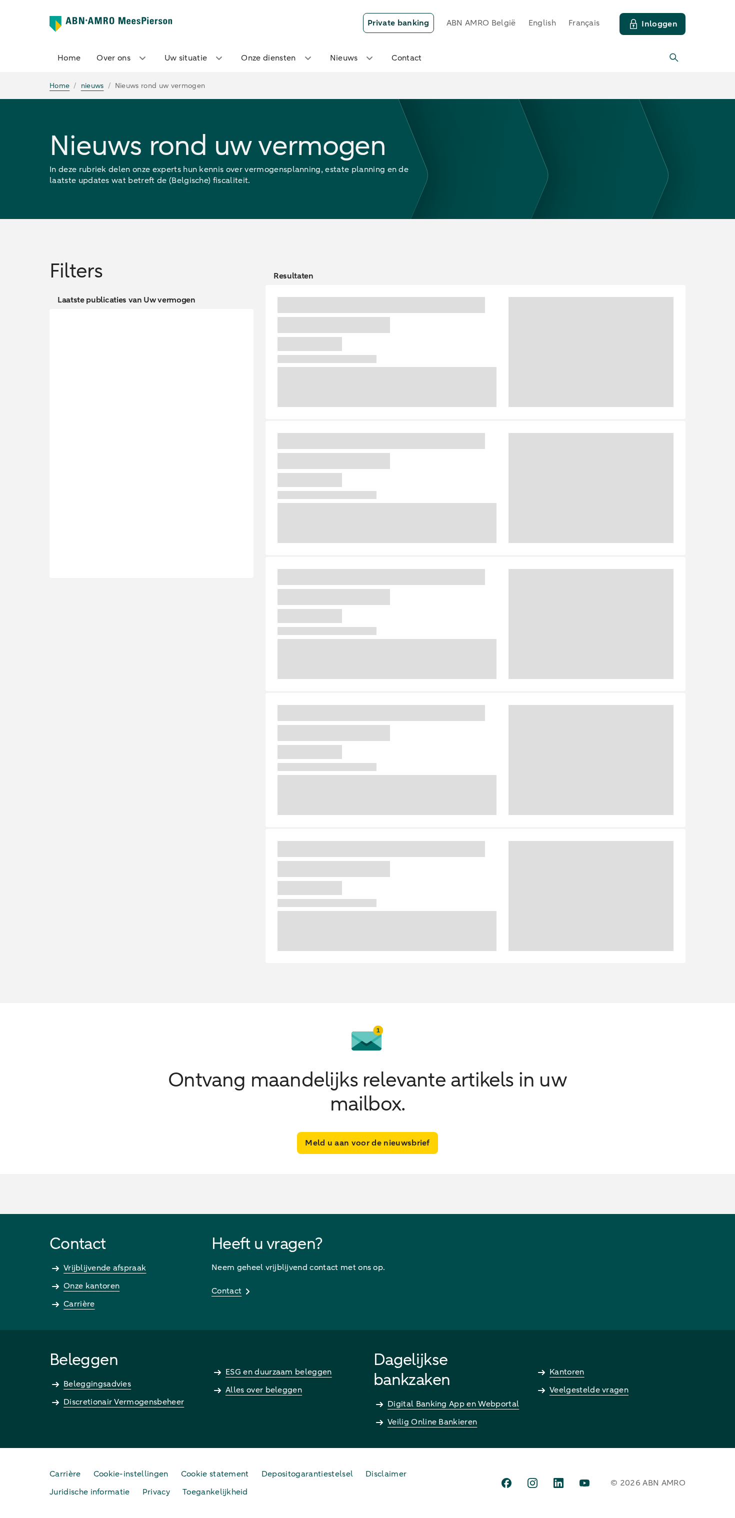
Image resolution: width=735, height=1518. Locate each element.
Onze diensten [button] (268, 58)
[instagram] (532, 1483)
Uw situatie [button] (186, 58)
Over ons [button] (113, 58)
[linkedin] (558, 1483)
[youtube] (584, 1483)
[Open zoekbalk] (675, 58)
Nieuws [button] (344, 58)
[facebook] (506, 1483)
